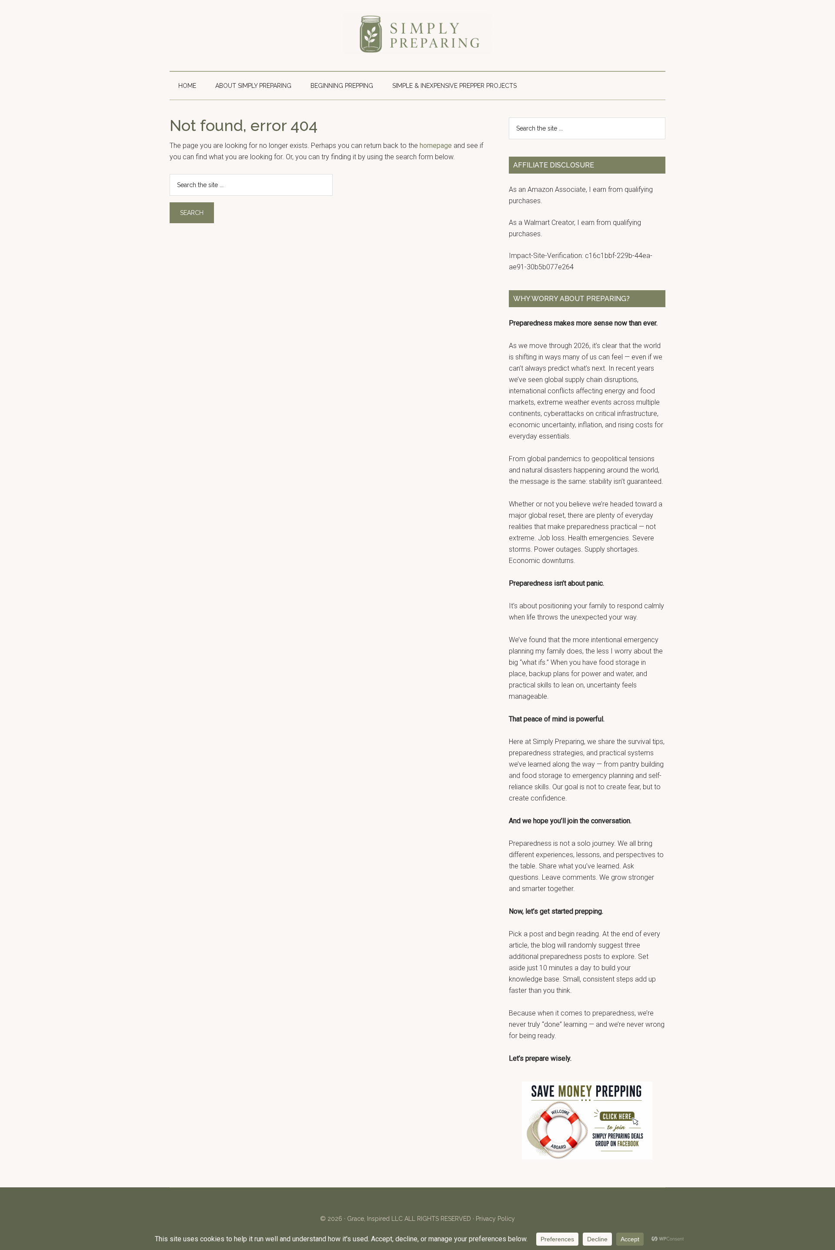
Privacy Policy (495, 1218)
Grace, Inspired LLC (375, 1218)
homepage (436, 145)
